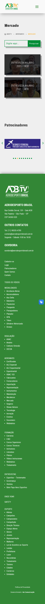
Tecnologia (10, 410)
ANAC (8, 339)
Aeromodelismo (12, 294)
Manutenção (11, 394)
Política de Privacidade (22, 587)
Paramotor (10, 304)
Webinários (10, 423)
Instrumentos (11, 391)
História (9, 484)
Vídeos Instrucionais (14, 458)
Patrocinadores (10, 268)
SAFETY (7, 502)
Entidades (10, 574)
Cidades (9, 568)
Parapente (10, 307)
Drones (9, 327)
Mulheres (10, 541)
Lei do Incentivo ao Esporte (17, 545)
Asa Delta (10, 297)
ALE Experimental (13, 368)
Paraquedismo (12, 310)
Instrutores (10, 449)
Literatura (10, 452)
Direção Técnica (12, 525)
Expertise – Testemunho (16, 477)
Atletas (9, 512)
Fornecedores (12, 381)
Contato (7, 275)
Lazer (8, 555)
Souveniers (10, 420)
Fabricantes (11, 378)
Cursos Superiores (13, 442)
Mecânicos (10, 397)
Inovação (10, 413)
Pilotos (9, 455)
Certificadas (11, 361)
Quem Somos (9, 272)
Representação (12, 387)
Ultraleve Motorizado (14, 323)
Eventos (9, 417)
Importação (11, 384)
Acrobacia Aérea (13, 291)
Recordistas (11, 558)
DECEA (9, 349)
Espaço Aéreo (12, 528)
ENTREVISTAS (10, 474)
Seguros (9, 404)
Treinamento (11, 465)
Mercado (10, 400)
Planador (9, 314)
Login (6, 265)
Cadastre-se (9, 261)
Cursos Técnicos (13, 445)
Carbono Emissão (13, 346)
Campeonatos (11, 519)
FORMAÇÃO (9, 432)
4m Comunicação (28, 592)
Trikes (8, 320)
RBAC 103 (10, 374)
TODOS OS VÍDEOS (12, 282)
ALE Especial (11, 365)
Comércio (10, 571)
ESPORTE (8, 509)
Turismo (9, 564)
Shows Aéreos (12, 407)
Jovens (9, 535)
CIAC (8, 439)
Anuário (9, 342)
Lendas (9, 548)
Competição (11, 522)
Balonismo (10, 301)
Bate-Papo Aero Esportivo (16, 487)
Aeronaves (20, 34)
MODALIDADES (10, 288)
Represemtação (12, 538)
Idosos (9, 532)
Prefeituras (10, 551)
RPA (8, 317)
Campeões (10, 515)
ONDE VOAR (9, 496)
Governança (11, 481)
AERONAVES (9, 358)
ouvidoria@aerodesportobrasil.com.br (19, 250)
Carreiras (10, 436)
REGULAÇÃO (9, 336)
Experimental (11, 371)
